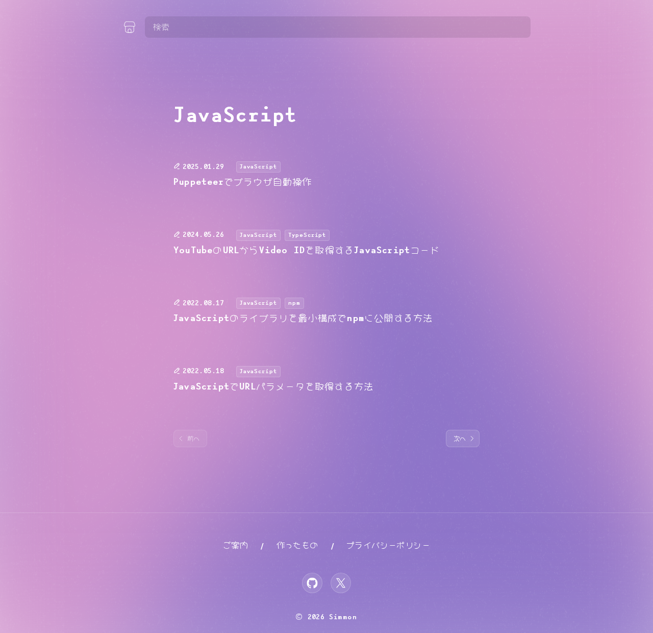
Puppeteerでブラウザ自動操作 (242, 182)
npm (294, 303)
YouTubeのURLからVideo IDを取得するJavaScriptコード (306, 250)
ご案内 (235, 545)
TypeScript (307, 235)
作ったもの (297, 545)
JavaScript (258, 166)
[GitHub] (312, 583)
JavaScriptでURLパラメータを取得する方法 (273, 387)
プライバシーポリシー (388, 545)
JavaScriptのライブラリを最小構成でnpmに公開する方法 (303, 318)
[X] (341, 583)
